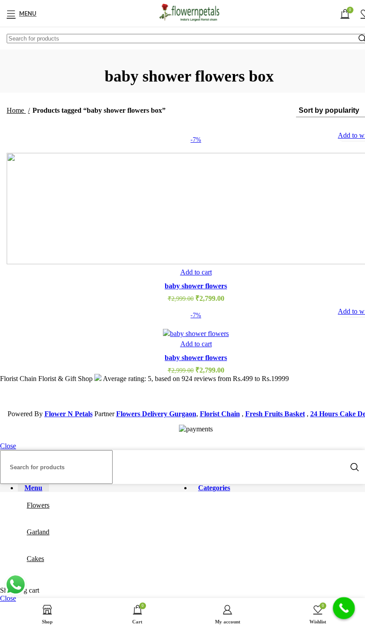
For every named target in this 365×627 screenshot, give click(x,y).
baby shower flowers (196, 286)
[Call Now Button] (344, 608)
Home (16, 110)
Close (8, 446)
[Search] (355, 467)
